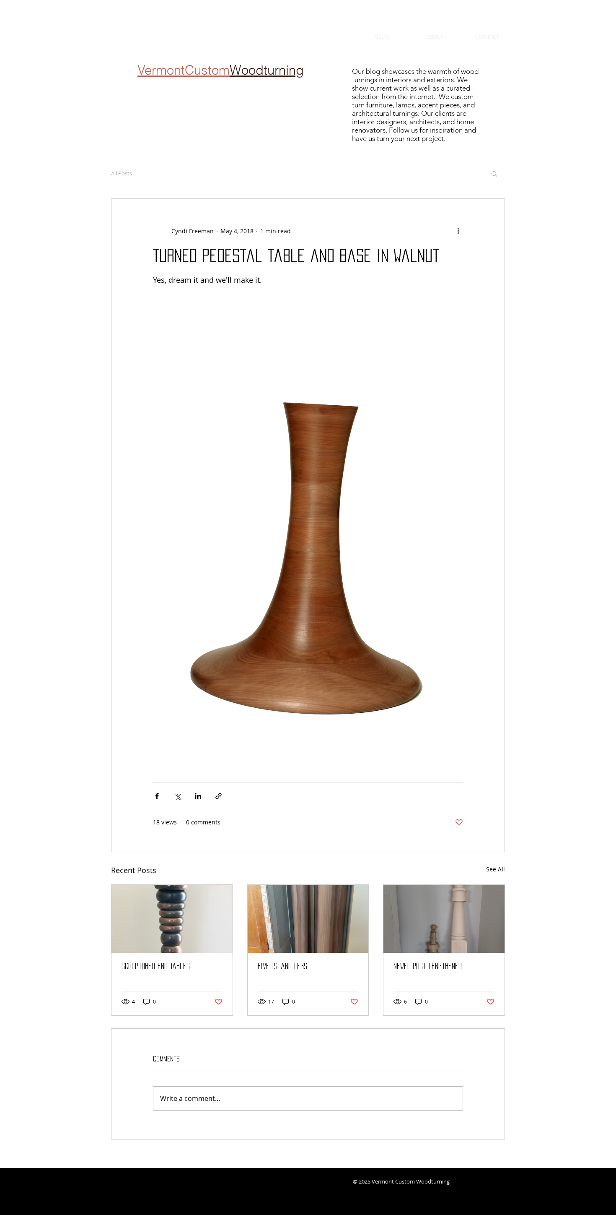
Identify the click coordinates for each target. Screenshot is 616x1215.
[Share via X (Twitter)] (177, 796)
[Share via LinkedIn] (198, 796)
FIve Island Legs (282, 966)
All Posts (121, 173)
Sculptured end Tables (156, 966)
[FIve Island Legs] (308, 919)
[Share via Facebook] (157, 796)
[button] (494, 173)
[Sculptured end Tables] (172, 919)
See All (495, 869)
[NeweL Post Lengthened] (444, 919)
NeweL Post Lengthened (427, 966)
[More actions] (458, 231)
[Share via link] (219, 796)
